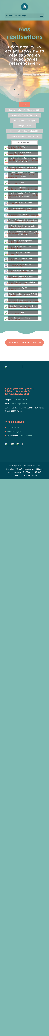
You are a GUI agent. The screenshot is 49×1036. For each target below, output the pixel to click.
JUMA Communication (25, 469)
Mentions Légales (14, 431)
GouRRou (26, 472)
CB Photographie (26, 435)
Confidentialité (13, 427)
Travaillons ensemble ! (23, 342)
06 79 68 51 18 (21, 399)
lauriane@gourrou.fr (19, 403)
